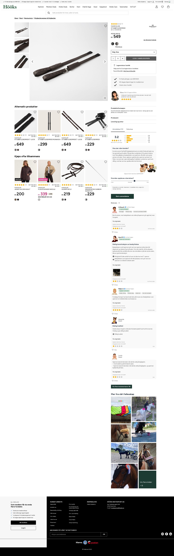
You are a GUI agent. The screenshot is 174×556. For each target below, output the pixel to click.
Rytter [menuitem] (72, 7)
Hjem (16, 18)
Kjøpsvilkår (53, 504)
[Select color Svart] (15, 150)
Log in (23, 528)
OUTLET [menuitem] (133, 7)
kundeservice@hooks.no (117, 508)
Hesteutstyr (28, 18)
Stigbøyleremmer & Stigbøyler (45, 18)
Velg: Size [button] (115, 52)
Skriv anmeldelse (122, 196)
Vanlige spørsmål (73, 510)
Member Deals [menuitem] (51, 7)
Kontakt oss (53, 507)
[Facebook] (166, 534)
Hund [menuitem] (95, 7)
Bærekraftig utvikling (55, 510)
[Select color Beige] (39, 200)
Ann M (120, 237)
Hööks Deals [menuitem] (63, 7)
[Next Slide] (105, 62)
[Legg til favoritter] (105, 26)
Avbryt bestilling (73, 522)
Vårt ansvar (53, 513)
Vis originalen (117, 221)
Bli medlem (23, 522)
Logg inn (149, 1)
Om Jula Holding (73, 513)
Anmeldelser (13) (118, 129)
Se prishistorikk (150, 40)
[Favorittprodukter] (162, 7)
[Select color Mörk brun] (18, 150)
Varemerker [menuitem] (124, 7)
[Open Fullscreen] (105, 98)
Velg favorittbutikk (129, 71)
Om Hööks (53, 516)
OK (104, 534)
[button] (21, 29)
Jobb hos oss (53, 519)
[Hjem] (20, 7)
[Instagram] (162, 534)
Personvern (53, 522)
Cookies (52, 525)
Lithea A (121, 207)
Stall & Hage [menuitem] (87, 7)
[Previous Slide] (32, 62)
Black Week (72, 516)
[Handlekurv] (168, 7)
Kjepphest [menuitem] (103, 7)
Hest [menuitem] (78, 7)
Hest (21, 18)
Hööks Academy (91, 504)
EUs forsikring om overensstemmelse (74, 507)
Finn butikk (158, 1)
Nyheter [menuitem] (41, 7)
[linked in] (170, 534)
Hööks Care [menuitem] (113, 7)
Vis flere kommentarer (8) (121, 386)
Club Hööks (72, 519)
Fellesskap (129, 129)
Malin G (121, 289)
